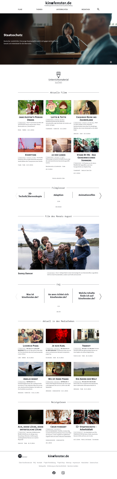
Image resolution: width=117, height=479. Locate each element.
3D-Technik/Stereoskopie (30, 195)
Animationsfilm (87, 195)
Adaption (58, 195)
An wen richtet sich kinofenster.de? (58, 295)
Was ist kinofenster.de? (30, 295)
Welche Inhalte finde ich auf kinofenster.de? (86, 296)
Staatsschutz (13, 35)
